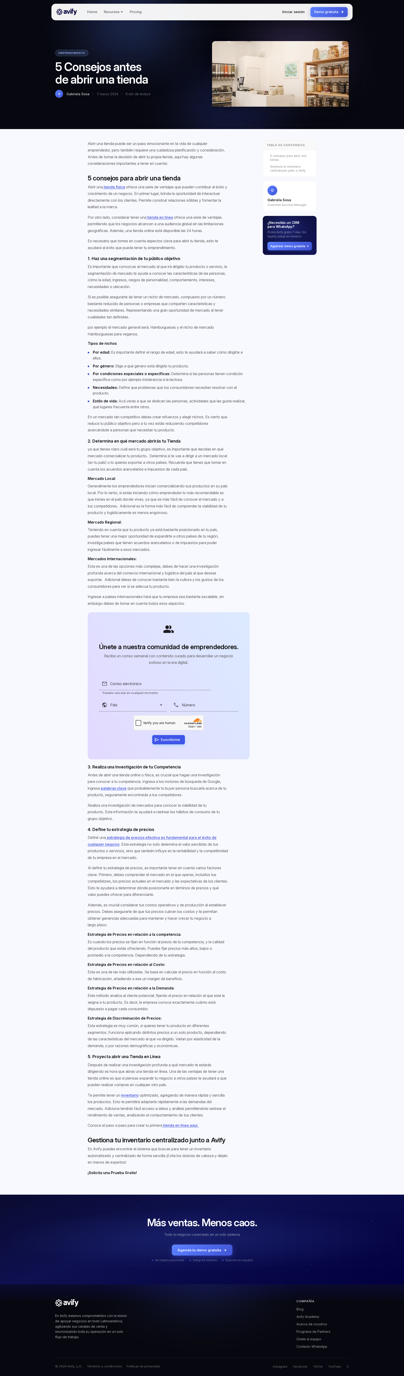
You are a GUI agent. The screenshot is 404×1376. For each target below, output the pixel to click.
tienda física (114, 187)
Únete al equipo (308, 1339)
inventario (130, 1095)
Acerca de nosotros (311, 1324)
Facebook (300, 1366)
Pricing (136, 12)
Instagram (280, 1366)
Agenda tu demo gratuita (199, 1250)
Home (92, 12)
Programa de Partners (313, 1332)
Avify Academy (307, 1317)
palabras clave (113, 788)
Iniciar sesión (293, 12)
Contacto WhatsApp (311, 1346)
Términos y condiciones (104, 1366)
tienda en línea (159, 217)
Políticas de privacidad (143, 1366)
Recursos (111, 12)
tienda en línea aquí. (180, 1125)
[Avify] (66, 12)
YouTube (334, 1366)
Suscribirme (170, 740)
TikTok (318, 1366)
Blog (299, 1309)
